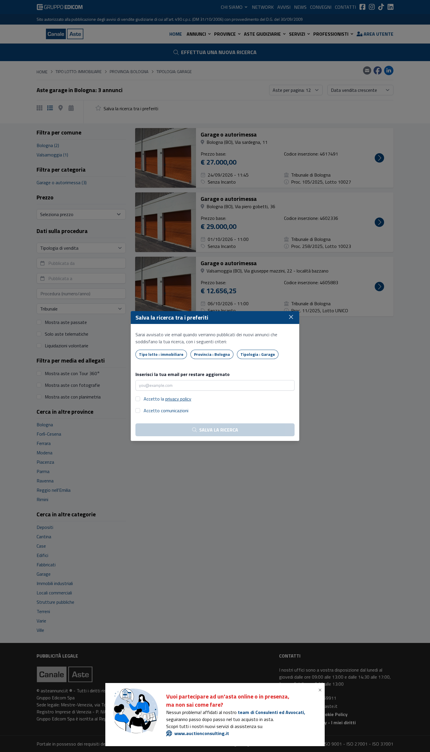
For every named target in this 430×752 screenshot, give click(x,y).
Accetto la (167, 398)
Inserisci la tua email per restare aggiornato (182, 374)
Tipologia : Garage (257, 354)
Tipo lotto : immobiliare (161, 354)
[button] (321, 690)
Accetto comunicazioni (166, 410)
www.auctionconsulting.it (201, 733)
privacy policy (178, 398)
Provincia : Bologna (212, 354)
